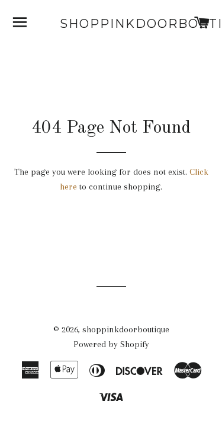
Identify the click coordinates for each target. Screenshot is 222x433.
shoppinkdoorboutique (111, 24)
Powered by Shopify (111, 344)
